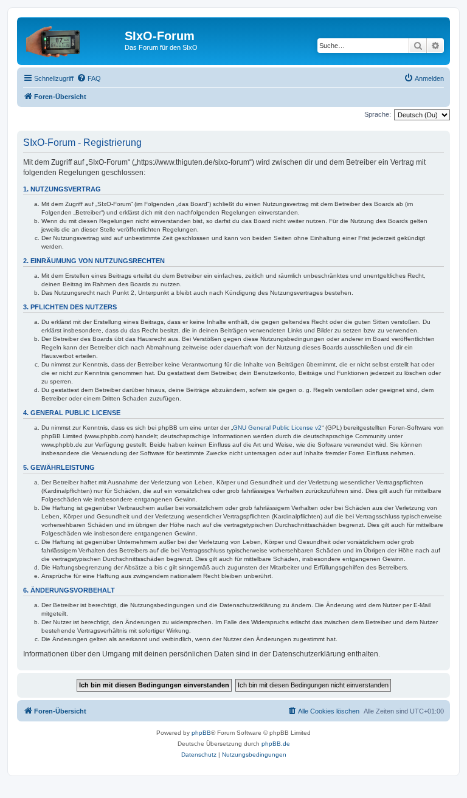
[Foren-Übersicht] (72, 39)
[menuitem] (89, 78)
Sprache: (377, 114)
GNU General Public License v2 (277, 427)
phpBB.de (275, 743)
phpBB (201, 732)
